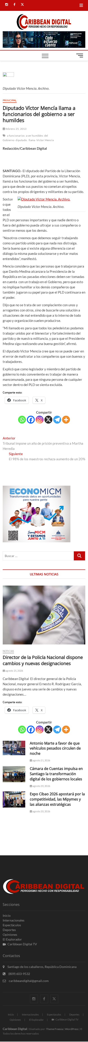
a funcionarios (16, 135)
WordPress (71, 1029)
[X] (48, 420)
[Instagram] (40, 420)
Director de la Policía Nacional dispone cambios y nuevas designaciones (43, 660)
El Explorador (12, 939)
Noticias (8, 650)
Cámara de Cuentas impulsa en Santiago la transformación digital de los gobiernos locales (56, 774)
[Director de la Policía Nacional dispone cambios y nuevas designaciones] (44, 615)
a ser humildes (34, 135)
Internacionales (13, 920)
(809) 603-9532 (19, 974)
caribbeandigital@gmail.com (28, 981)
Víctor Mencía (45, 140)
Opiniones (10, 934)
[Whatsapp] (22, 420)
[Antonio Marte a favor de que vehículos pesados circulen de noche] (14, 748)
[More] (66, 420)
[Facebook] (31, 420)
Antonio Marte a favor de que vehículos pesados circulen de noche (55, 748)
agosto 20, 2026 (41, 785)
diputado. (22, 140)
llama (32, 140)
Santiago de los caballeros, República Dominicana (41, 967)
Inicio (7, 915)
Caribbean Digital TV (22, 944)
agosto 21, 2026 (14, 670)
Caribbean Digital (15, 1029)
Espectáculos (12, 925)
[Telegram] (57, 420)
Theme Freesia (54, 1029)
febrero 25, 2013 (15, 128)
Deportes (9, 930)
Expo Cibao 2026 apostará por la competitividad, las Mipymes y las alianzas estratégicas (57, 799)
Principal (10, 100)
